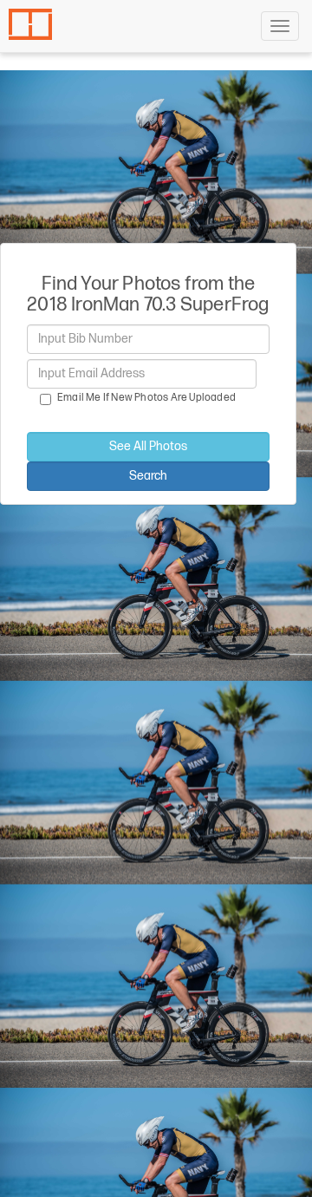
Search (148, 475)
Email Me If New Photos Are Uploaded (146, 397)
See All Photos (148, 446)
